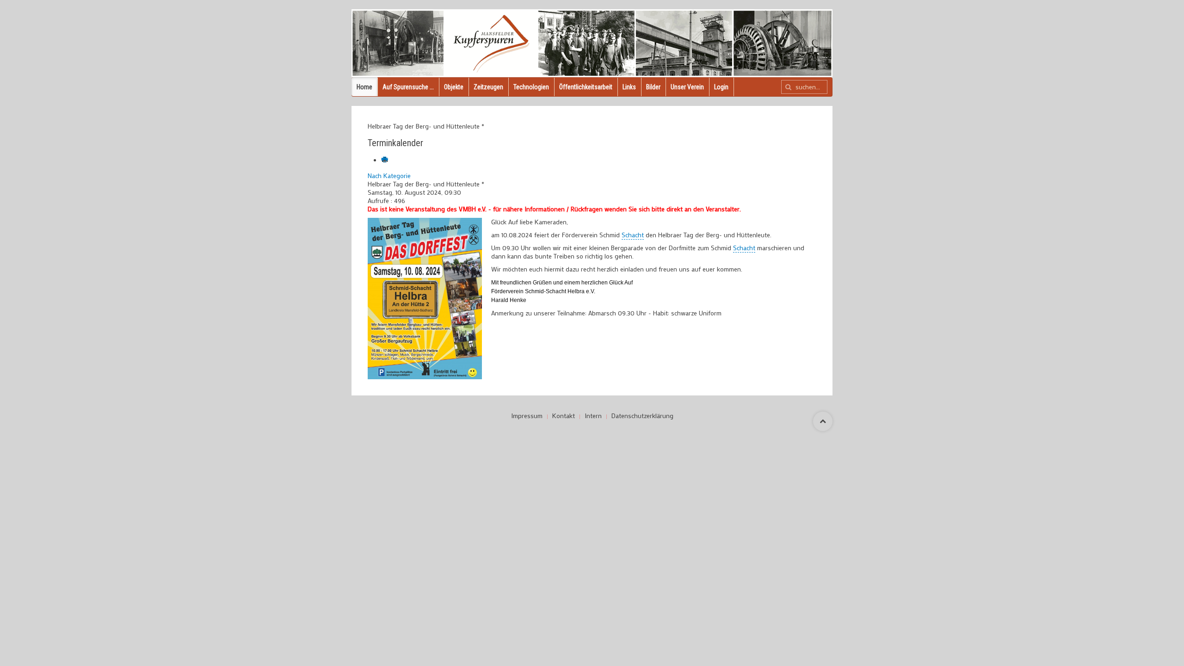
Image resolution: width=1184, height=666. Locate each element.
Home (364, 87)
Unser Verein (687, 87)
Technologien (531, 87)
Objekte (453, 87)
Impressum (527, 416)
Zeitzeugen (488, 87)
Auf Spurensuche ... (408, 87)
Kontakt (563, 416)
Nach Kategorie (389, 175)
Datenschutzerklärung (642, 416)
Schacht (633, 234)
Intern (593, 416)
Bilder (653, 87)
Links (629, 87)
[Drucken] (386, 160)
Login (721, 87)
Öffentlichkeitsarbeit (585, 87)
